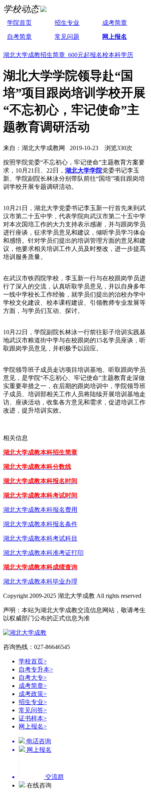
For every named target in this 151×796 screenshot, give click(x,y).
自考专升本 (36, 669)
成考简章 (114, 22)
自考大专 (33, 677)
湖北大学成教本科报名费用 (40, 509)
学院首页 (19, 22)
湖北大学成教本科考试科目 (40, 538)
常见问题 (67, 36)
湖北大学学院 (83, 170)
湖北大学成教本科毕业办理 (40, 581)
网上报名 (114, 36)
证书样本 (33, 718)
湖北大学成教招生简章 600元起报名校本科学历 (68, 55)
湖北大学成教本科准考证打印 (43, 552)
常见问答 (33, 710)
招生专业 (67, 22)
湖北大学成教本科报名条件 (40, 524)
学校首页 (33, 661)
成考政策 (33, 694)
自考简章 (19, 36)
